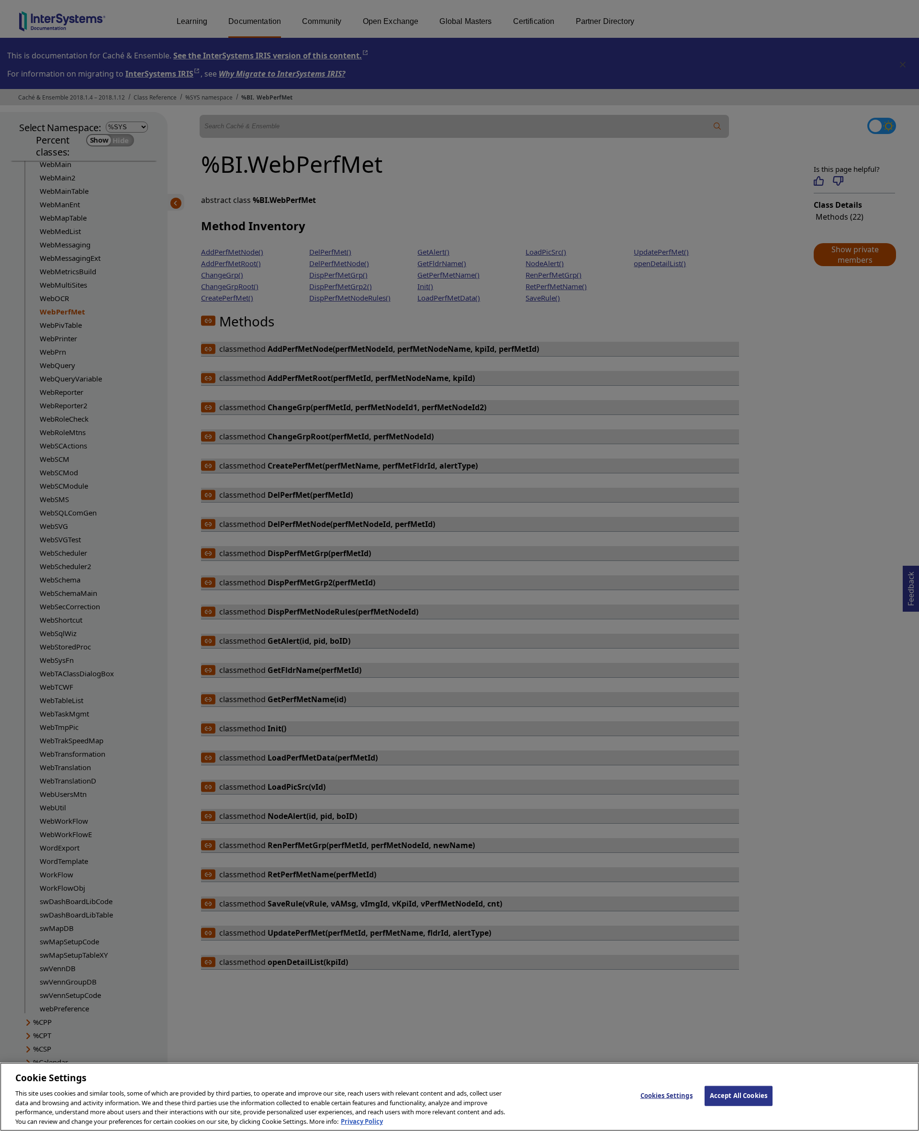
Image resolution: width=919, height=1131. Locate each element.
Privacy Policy (362, 1121)
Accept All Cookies (738, 1095)
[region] (459, 1097)
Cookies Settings (666, 1095)
